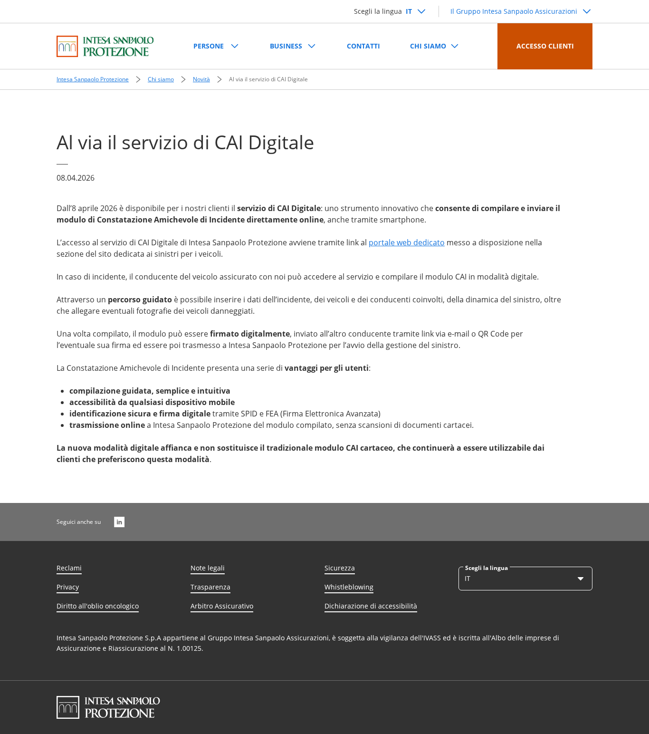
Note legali (208, 567)
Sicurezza (339, 567)
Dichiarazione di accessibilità (370, 605)
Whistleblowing (348, 586)
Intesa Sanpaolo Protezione (93, 79)
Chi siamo (161, 79)
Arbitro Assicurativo (222, 605)
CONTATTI (363, 45)
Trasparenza (210, 586)
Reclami (69, 567)
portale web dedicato (407, 242)
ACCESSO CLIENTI (545, 45)
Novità (201, 79)
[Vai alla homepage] (105, 46)
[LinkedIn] (119, 522)
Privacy (68, 586)
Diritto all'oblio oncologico (98, 605)
